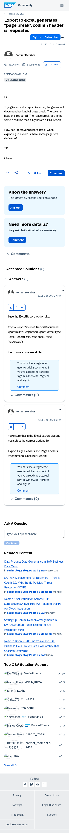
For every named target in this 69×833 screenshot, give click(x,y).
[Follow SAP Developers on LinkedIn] (44, 784)
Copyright (17, 805)
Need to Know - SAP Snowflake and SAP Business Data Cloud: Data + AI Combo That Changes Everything (31, 646)
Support (52, 814)
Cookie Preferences (17, 824)
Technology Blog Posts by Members (30, 591)
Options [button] (62, 37)
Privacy (17, 795)
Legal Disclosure (51, 805)
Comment (56, 173)
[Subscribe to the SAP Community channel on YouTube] (37, 784)
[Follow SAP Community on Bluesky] (31, 784)
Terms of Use (51, 795)
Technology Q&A (15, 14)
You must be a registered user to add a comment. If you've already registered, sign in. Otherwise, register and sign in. (33, 372)
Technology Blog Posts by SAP (26, 570)
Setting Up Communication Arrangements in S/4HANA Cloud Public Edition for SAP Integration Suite (30, 625)
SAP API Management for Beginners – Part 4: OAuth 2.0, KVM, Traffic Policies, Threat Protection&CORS (32, 582)
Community (25, 5)
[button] (46, 65)
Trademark (17, 814)
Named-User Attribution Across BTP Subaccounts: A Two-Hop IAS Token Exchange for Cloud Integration (32, 603)
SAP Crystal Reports (15, 80)
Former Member (25, 55)
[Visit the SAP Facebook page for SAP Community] (25, 784)
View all (9, 765)
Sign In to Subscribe (45, 37)
